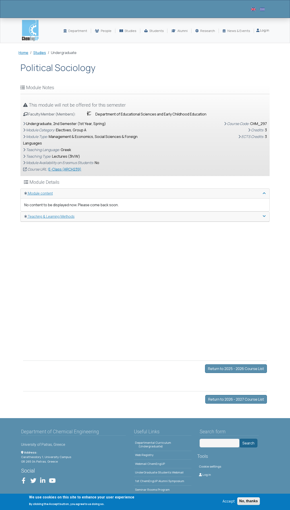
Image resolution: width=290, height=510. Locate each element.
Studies (39, 52)
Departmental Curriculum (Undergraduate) (153, 444)
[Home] (32, 30)
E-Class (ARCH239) (64, 169)
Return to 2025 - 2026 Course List (236, 368)
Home (23, 52)
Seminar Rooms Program (152, 490)
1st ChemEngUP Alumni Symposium (159, 481)
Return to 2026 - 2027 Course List (236, 399)
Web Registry (144, 455)
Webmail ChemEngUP (150, 464)
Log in (264, 30)
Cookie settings (210, 466)
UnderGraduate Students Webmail (159, 472)
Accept (228, 501)
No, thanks (248, 501)
